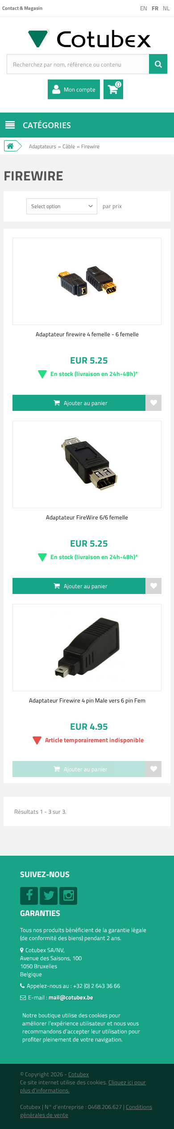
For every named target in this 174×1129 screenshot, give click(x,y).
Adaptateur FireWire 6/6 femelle (87, 517)
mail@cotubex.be (71, 997)
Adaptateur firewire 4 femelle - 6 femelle (87, 334)
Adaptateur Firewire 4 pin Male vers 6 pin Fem (87, 700)
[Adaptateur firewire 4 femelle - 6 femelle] (87, 281)
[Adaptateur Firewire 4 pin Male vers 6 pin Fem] (87, 647)
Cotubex (78, 1074)
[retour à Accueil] (10, 145)
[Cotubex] (87, 37)
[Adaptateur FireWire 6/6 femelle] (87, 464)
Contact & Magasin (22, 8)
